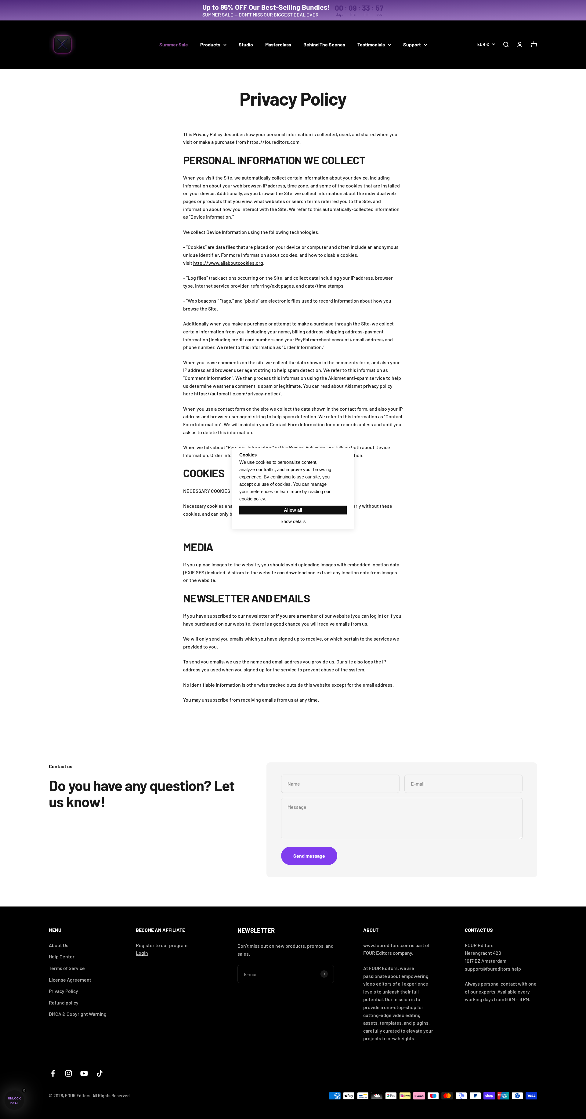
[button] (14, 1100)
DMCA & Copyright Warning (78, 1014)
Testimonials (371, 44)
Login (142, 953)
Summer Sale (173, 44)
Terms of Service (67, 968)
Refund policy (63, 1002)
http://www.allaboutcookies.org (228, 263)
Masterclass (278, 44)
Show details (293, 521)
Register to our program (161, 945)
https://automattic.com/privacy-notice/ (237, 393)
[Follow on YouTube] (84, 1073)
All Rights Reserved (111, 1095)
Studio (246, 44)
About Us (58, 945)
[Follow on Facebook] (53, 1073)
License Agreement (70, 980)
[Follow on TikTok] (100, 1073)
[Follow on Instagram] (68, 1073)
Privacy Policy (63, 991)
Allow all (293, 510)
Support (412, 44)
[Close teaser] (24, 1090)
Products (210, 44)
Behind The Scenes (324, 44)
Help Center (61, 956)
